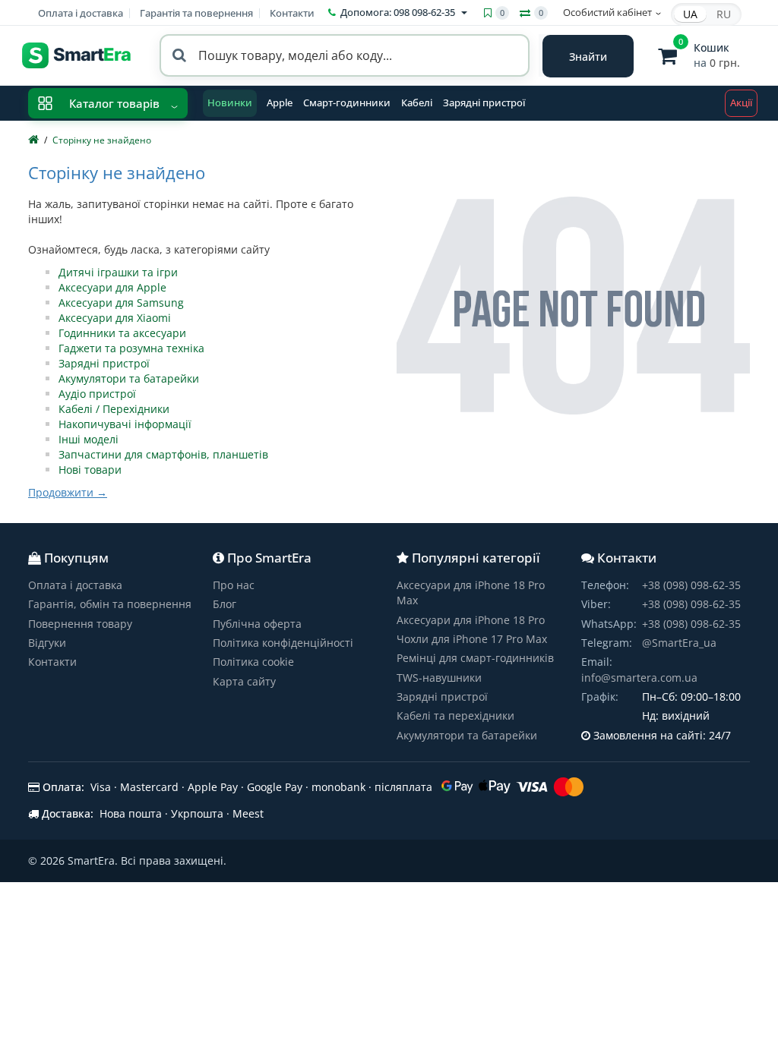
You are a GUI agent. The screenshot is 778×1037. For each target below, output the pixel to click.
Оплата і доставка (80, 13)
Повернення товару (80, 623)
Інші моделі (89, 439)
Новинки (229, 102)
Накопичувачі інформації (125, 424)
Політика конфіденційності (283, 642)
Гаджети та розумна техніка (131, 348)
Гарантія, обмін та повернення (109, 604)
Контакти (292, 13)
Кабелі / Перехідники (114, 409)
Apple (280, 102)
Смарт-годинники (347, 102)
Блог (224, 604)
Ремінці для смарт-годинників (475, 658)
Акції (741, 102)
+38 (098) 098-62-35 (691, 585)
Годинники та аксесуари (122, 333)
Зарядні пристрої (484, 102)
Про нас (234, 585)
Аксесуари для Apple (112, 287)
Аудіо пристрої (97, 393)
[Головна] (33, 140)
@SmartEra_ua (679, 642)
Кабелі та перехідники (455, 715)
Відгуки (47, 642)
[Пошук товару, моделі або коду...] (588, 56)
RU (723, 14)
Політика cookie (253, 661)
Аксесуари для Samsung (121, 302)
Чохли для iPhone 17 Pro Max (472, 639)
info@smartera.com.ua (639, 677)
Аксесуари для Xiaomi (115, 317)
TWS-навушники (439, 677)
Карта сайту (244, 681)
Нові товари (90, 469)
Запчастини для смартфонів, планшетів (163, 454)
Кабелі (416, 102)
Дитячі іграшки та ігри (118, 272)
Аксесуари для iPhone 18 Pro (471, 620)
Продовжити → (67, 492)
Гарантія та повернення (196, 13)
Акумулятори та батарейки (129, 378)
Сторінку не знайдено (101, 140)
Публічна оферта (257, 623)
